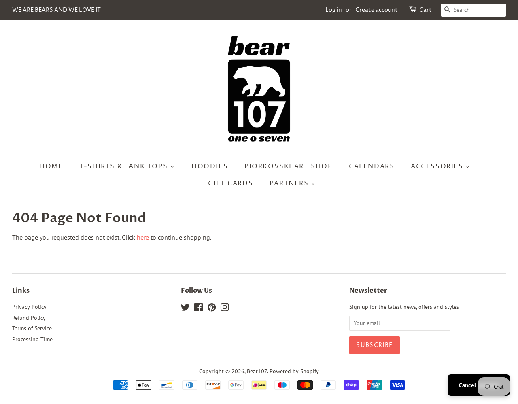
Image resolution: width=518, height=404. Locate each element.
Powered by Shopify (294, 371)
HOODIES (209, 166)
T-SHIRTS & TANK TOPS (125, 166)
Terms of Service (32, 328)
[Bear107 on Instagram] (224, 309)
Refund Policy (29, 317)
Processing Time (32, 339)
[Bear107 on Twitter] (185, 309)
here (143, 237)
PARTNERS (290, 183)
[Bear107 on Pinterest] (211, 309)
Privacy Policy (29, 306)
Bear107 (257, 371)
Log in (333, 10)
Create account (376, 10)
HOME (51, 166)
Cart (425, 10)
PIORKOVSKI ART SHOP (288, 166)
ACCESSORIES (438, 166)
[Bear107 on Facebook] (198, 309)
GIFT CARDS (230, 183)
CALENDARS (371, 166)
